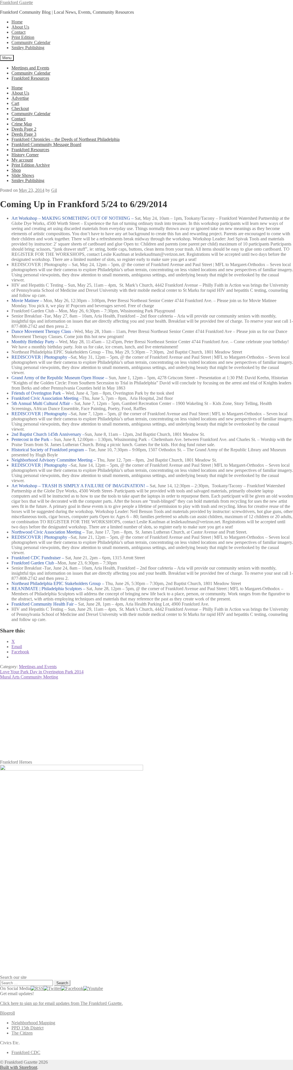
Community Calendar (30, 42)
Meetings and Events (30, 67)
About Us (20, 27)
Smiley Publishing (27, 47)
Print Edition (22, 37)
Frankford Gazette (16, 2)
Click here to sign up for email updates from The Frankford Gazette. (61, 1003)
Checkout (20, 108)
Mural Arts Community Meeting (29, 676)
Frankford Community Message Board (46, 144)
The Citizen (22, 1033)
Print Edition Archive (30, 165)
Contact (18, 32)
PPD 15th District (27, 1027)
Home (17, 21)
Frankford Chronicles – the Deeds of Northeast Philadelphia (65, 139)
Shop (16, 170)
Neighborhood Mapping (33, 1022)
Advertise (20, 98)
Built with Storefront (18, 1067)
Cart (15, 103)
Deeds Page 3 (23, 134)
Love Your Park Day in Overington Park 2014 (42, 671)
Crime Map (21, 123)
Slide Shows (22, 175)
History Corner (25, 154)
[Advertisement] (146, 720)
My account (22, 159)
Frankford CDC (25, 1052)
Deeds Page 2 (23, 129)
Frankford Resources (30, 78)
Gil (54, 190)
